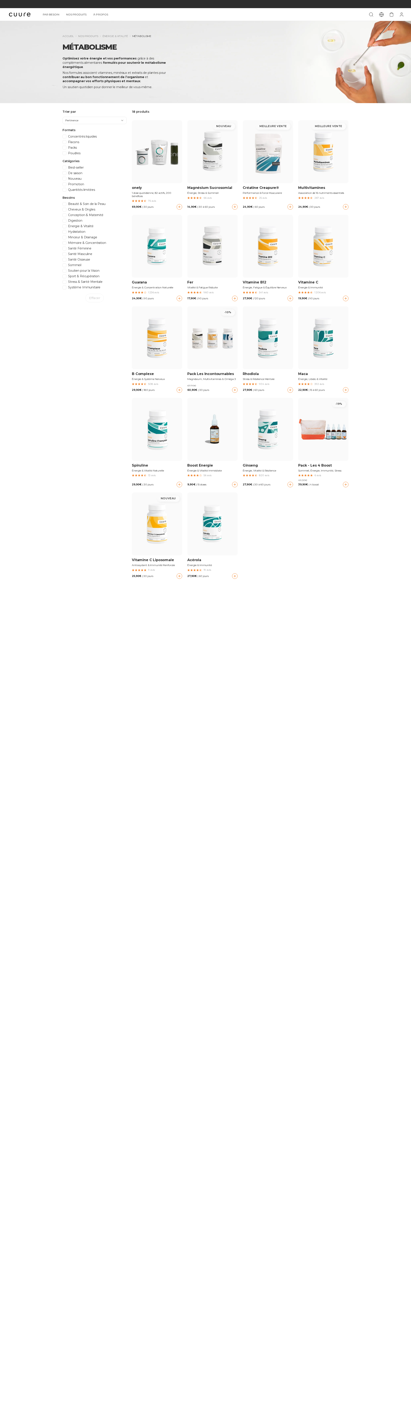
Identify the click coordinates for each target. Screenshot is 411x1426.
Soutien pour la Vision (84, 271)
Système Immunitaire (84, 287)
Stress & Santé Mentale (85, 282)
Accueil (68, 36)
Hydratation (76, 232)
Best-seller (75, 167)
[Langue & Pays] (381, 14)
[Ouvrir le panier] (391, 14)
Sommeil (74, 265)
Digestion (75, 220)
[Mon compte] (401, 14)
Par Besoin (51, 14)
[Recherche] (371, 14)
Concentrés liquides (82, 136)
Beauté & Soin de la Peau (87, 204)
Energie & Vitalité (80, 226)
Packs (72, 148)
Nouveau (75, 179)
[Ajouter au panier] (179, 207)
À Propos (100, 14)
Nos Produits (76, 14)
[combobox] (95, 120)
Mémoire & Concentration (87, 243)
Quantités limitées (81, 190)
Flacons (73, 142)
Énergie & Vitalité (115, 36)
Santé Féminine (79, 248)
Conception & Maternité (85, 215)
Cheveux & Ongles (81, 209)
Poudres (74, 153)
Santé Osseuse (79, 259)
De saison (75, 173)
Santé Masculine (80, 254)
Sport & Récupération (84, 276)
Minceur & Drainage (82, 237)
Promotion (76, 184)
